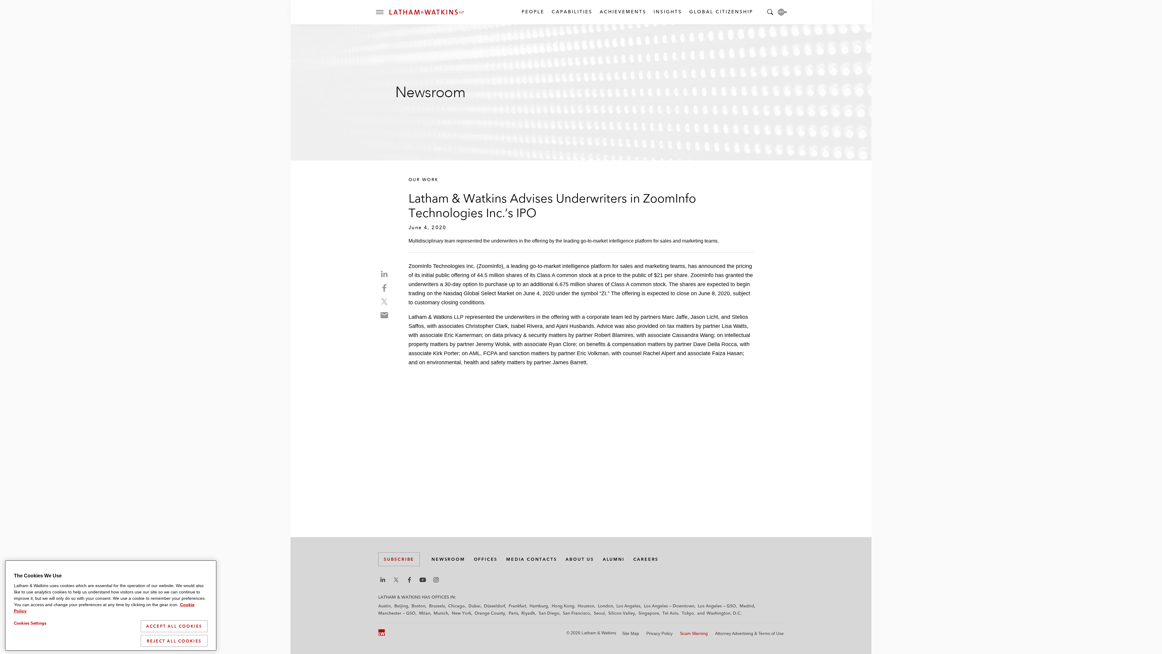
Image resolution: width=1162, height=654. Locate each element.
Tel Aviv (670, 613)
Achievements (623, 12)
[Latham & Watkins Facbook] (409, 579)
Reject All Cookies (174, 640)
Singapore (648, 613)
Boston (418, 606)
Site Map (630, 633)
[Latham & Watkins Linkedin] (382, 579)
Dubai (474, 606)
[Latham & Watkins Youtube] (422, 579)
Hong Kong (563, 606)
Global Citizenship (721, 12)
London (605, 606)
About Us (580, 559)
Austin (384, 606)
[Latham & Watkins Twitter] (396, 579)
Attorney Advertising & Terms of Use (749, 633)
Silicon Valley (621, 613)
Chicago (456, 606)
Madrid (747, 606)
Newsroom (448, 559)
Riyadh (528, 613)
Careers (646, 559)
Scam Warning (694, 633)
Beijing (401, 606)
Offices (486, 559)
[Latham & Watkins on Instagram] (436, 579)
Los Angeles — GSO (717, 606)
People (533, 12)
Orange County (489, 613)
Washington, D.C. (724, 613)
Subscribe (399, 559)
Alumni (614, 559)
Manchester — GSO (396, 613)
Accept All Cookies (174, 626)
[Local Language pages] (782, 12)
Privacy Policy (659, 633)
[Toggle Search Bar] (770, 12)
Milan (424, 613)
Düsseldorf (494, 606)
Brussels (437, 606)
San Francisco (576, 613)
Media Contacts (531, 559)
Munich (441, 613)
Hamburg (539, 606)
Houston (586, 606)
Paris (513, 613)
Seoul (599, 613)
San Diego (549, 613)
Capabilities (572, 12)
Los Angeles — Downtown (669, 606)
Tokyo (688, 613)
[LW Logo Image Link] (426, 12)
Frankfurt (517, 606)
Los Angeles (628, 606)
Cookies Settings (30, 623)
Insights (667, 12)
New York (461, 613)
